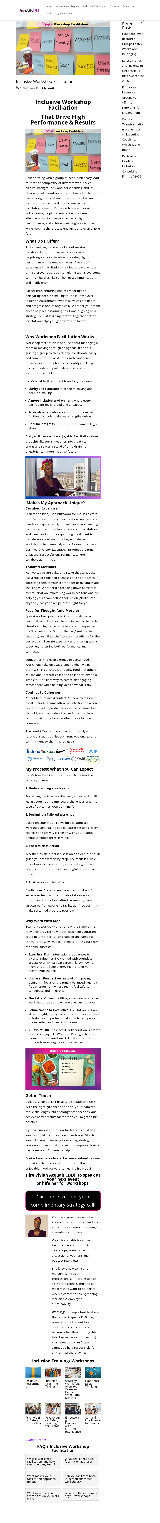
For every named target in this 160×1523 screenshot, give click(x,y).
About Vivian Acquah (67, 6)
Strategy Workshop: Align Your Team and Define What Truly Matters (72, 1389)
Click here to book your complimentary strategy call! (63, 1200)
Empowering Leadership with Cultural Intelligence (73, 1424)
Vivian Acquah (29, 87)
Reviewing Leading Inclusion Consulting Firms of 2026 (131, 166)
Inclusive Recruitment (33, 1383)
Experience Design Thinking (92, 1383)
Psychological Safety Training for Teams (52, 1422)
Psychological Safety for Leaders (33, 1420)
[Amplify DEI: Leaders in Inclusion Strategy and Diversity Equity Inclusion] (29, 10)
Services (114, 6)
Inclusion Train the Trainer (51, 1383)
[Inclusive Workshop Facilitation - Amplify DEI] (63, 48)
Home (49, 6)
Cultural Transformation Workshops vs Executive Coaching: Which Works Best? (132, 134)
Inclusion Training (93, 6)
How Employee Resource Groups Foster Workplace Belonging (132, 44)
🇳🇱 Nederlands (64, 14)
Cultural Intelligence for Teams (93, 1420)
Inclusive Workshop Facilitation (44, 81)
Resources (128, 6)
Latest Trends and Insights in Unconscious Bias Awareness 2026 (133, 70)
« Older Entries (36, 1440)
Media (49, 14)
